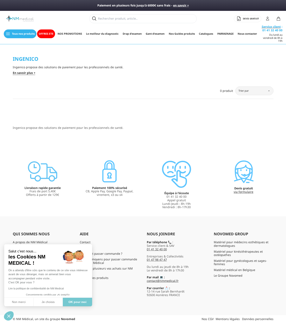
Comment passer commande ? (101, 254)
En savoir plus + (24, 73)
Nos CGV (208, 319)
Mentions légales (228, 319)
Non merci (19, 302)
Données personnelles (257, 319)
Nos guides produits (94, 278)
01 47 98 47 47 (157, 260)
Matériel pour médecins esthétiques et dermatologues (241, 244)
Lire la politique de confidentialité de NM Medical (36, 288)
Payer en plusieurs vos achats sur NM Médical (106, 270)
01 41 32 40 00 (157, 249)
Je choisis (48, 302)
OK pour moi (77, 302)
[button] (9, 316)
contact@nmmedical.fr (163, 281)
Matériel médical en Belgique (234, 270)
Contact (85, 242)
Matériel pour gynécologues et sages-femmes (240, 262)
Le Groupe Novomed (228, 275)
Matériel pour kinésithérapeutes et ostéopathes (238, 253)
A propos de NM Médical (30, 242)
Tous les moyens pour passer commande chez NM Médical (108, 261)
